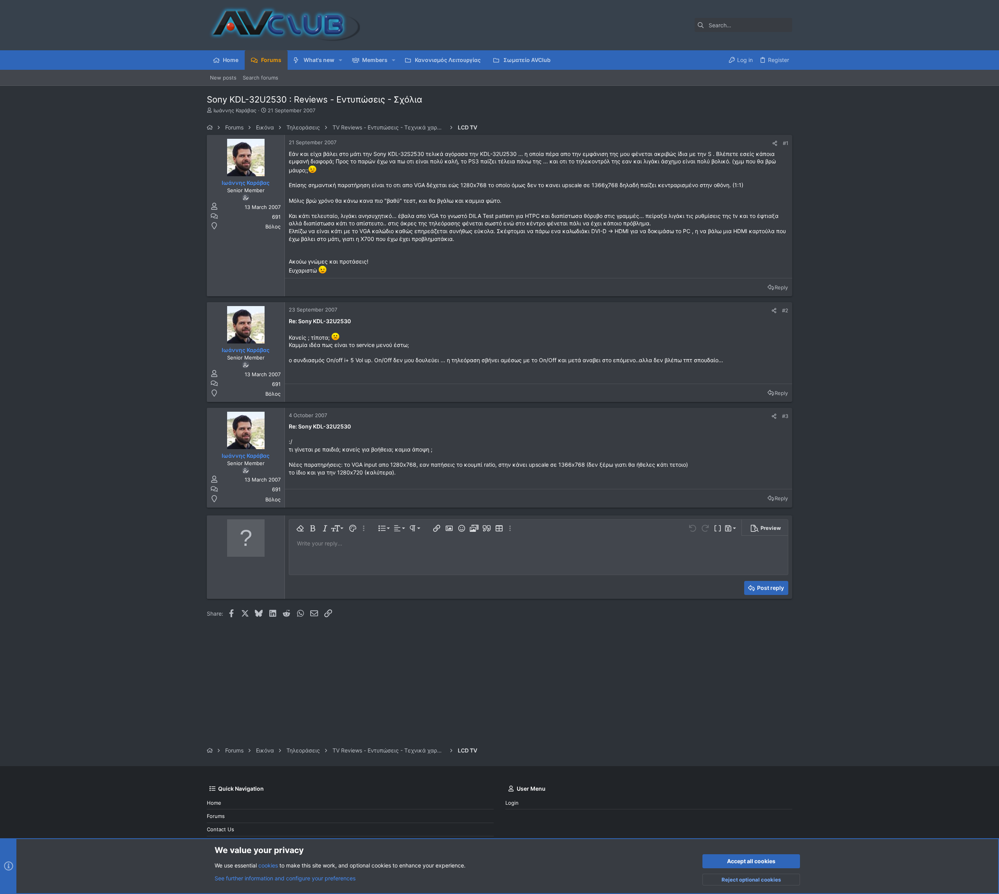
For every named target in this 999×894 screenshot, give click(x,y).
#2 (785, 310)
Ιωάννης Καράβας (234, 110)
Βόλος (273, 226)
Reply (781, 287)
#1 (785, 143)
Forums (216, 816)
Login (512, 803)
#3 (785, 416)
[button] (340, 60)
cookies (268, 865)
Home (214, 803)
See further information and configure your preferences (285, 878)
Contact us (220, 829)
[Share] (775, 143)
